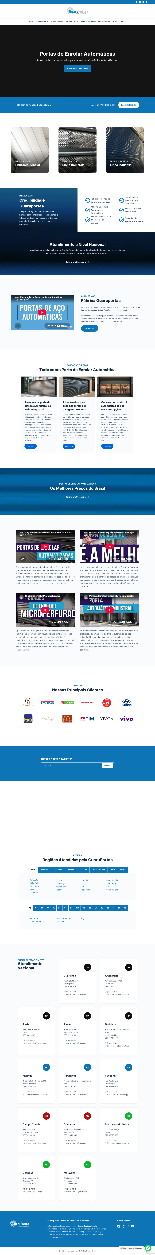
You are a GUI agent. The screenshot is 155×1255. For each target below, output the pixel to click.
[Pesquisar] (131, 22)
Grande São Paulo (98, 870)
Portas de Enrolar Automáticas (63, 21)
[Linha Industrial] (125, 150)
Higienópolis (61, 886)
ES (108, 908)
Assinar (107, 765)
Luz (82, 883)
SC (119, 908)
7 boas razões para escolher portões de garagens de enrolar (75, 406)
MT (77, 908)
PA (54, 908)
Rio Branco (35, 918)
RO (59, 908)
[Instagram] (140, 2)
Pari (82, 886)
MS (83, 908)
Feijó (83, 918)
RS (125, 908)
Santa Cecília (112, 880)
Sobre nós (89, 328)
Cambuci (34, 892)
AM (36, 908)
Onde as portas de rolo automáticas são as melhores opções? (114, 406)
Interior (122, 870)
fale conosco (128, 105)
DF (71, 908)
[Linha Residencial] (30, 150)
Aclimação (34, 880)
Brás (32, 889)
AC (30, 908)
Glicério (58, 890)
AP (48, 908)
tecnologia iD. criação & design (85, 1251)
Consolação (60, 883)
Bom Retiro (35, 886)
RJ (102, 908)
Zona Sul (70, 870)
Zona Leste (83, 870)
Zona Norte (44, 870)
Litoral (112, 870)
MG (96, 908)
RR (42, 908)
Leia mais (30, 446)
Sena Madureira (62, 918)
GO (90, 908)
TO (65, 908)
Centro (32, 870)
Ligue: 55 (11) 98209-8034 (103, 105)
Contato (123, 21)
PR (113, 908)
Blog (115, 21)
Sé (107, 886)
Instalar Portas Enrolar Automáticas (95, 21)
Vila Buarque (112, 890)
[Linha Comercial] (77, 150)
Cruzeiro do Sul (37, 921)
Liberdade (85, 880)
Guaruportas (41, 21)
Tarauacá (59, 921)
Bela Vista (34, 883)
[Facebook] (136, 2)
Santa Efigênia (113, 883)
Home (31, 21)
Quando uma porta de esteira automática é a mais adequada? (37, 406)
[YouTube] (146, 2)
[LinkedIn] (143, 2)
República (85, 890)
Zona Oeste (58, 870)
